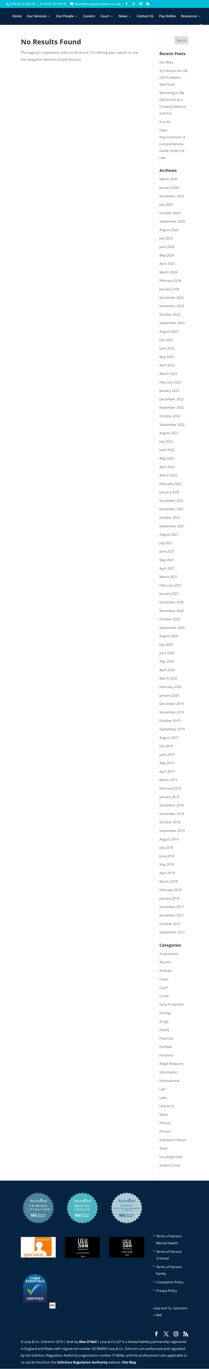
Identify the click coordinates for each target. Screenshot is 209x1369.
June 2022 (166, 450)
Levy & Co (166, 1106)
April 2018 (167, 873)
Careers (89, 16)
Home (17, 16)
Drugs (164, 1021)
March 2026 (168, 179)
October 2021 (169, 517)
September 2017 (172, 932)
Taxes (163, 1148)
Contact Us (145, 16)
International (169, 1080)
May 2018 (166, 864)
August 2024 (168, 230)
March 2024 (168, 272)
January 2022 (169, 492)
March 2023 (168, 373)
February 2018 (170, 890)
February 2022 (170, 484)
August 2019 (168, 737)
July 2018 (166, 847)
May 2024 (166, 255)
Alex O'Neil (88, 1342)
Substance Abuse (172, 1140)
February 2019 (170, 788)
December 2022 (171, 399)
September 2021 (172, 526)
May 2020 (166, 661)
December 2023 (171, 297)
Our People (65, 16)
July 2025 (166, 204)
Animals (165, 970)
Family (164, 1030)
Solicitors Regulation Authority (82, 1362)
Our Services (37, 16)
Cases (163, 979)
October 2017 (169, 924)
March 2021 (168, 577)
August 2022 (168, 433)
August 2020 (168, 636)
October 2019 (169, 720)
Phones (165, 1123)
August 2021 (168, 534)
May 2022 (166, 458)
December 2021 (171, 500)
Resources (189, 16)
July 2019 (166, 746)
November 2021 (171, 509)
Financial (166, 1038)
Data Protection (171, 1004)
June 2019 (166, 754)
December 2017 (171, 907)
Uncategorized (170, 1157)
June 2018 (166, 856)
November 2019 (171, 712)
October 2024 (169, 213)
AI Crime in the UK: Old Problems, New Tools (173, 78)
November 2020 (171, 611)
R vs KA (164, 122)
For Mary (166, 62)
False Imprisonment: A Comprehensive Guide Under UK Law (172, 144)
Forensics (166, 1055)
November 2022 (171, 407)
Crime (164, 996)
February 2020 (170, 687)
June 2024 (166, 247)
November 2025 (171, 196)
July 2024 (166, 238)
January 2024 (169, 289)
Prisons (165, 1131)
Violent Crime (169, 1165)
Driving (164, 1013)
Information (168, 1072)
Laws (163, 1097)
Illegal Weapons (171, 1063)
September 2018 (172, 830)
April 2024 (167, 263)
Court (104, 16)
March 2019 (168, 780)
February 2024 (170, 280)
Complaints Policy (169, 1282)
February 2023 (170, 382)
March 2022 (168, 475)
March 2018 (168, 881)
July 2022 (166, 441)
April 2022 (167, 467)
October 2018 (169, 822)
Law (162, 1089)
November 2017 (171, 915)
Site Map (129, 1362)
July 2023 (166, 340)
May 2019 (166, 763)
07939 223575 (23, 4)
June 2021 (166, 551)
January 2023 (169, 390)
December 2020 (171, 602)
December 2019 (171, 703)
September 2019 (172, 729)
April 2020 (167, 670)
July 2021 (166, 543)
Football (165, 1047)
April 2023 (167, 365)
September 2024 (172, 221)
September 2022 (172, 424)
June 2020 (166, 653)
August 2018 (168, 839)
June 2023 (166, 348)
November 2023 (171, 306)
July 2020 (166, 644)
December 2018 (171, 805)
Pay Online (167, 16)
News (123, 16)
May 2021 (166, 560)
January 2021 (169, 593)
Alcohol (165, 962)
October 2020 (169, 619)
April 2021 (167, 568)
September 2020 (172, 627)
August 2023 (168, 331)
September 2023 (172, 323)
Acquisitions (168, 954)
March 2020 (168, 678)
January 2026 (169, 187)
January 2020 (169, 695)
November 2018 (171, 814)
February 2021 (170, 585)
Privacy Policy (166, 1290)
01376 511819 (53, 4)
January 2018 (169, 898)
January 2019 (169, 797)
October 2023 (169, 314)
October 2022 (169, 416)
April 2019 (167, 771)
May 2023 (166, 357)
